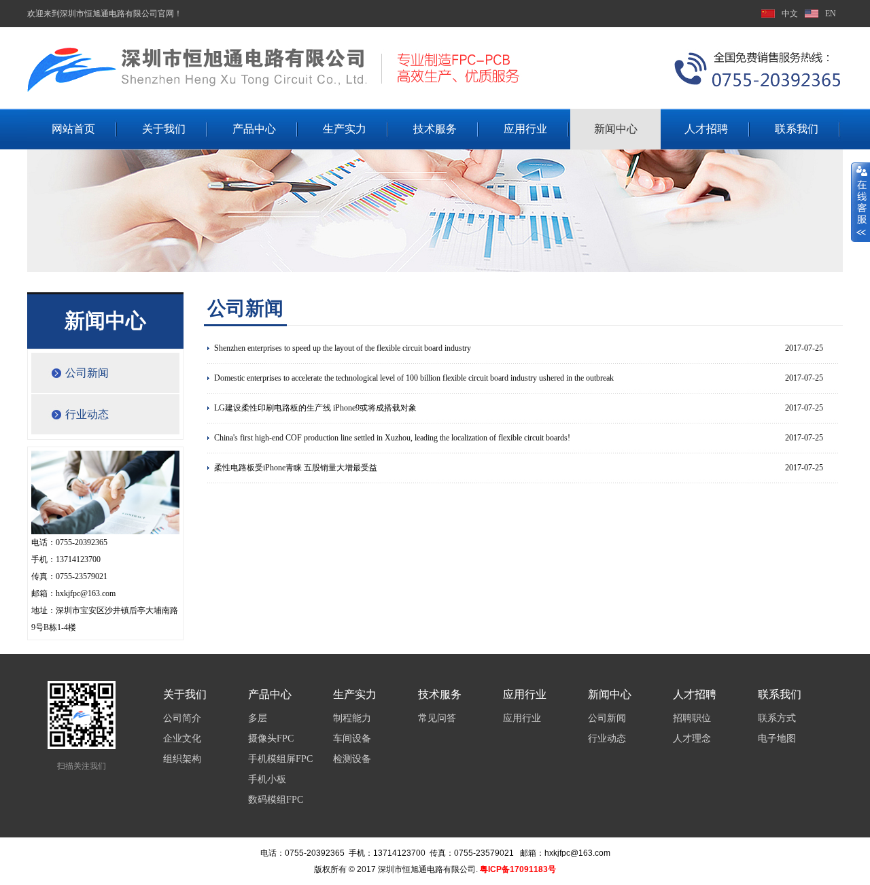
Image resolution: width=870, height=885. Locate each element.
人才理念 (692, 738)
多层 (257, 718)
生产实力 (344, 129)
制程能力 (352, 718)
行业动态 (87, 414)
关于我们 (164, 129)
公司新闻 (87, 373)
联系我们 (796, 129)
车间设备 (352, 738)
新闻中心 (616, 129)
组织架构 (182, 759)
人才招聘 (706, 129)
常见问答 (437, 718)
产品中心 (254, 129)
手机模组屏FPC (280, 759)
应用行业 (525, 129)
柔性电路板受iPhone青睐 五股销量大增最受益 (295, 467)
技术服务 (435, 129)
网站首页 (73, 129)
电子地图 (777, 738)
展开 (860, 202)
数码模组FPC (275, 800)
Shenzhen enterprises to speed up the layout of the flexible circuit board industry (342, 348)
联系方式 (777, 718)
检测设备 (352, 759)
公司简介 (182, 718)
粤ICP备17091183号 (518, 869)
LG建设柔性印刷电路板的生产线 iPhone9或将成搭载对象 (315, 408)
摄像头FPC (271, 738)
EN (830, 13)
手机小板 (267, 779)
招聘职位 (692, 718)
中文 (790, 13)
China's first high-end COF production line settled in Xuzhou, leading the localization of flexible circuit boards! (392, 437)
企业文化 (182, 738)
